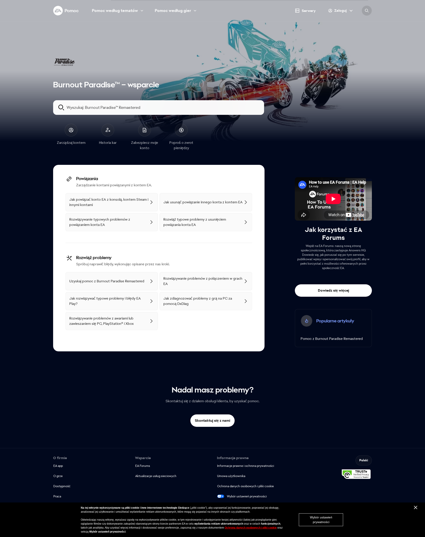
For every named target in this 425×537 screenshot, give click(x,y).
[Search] (367, 11)
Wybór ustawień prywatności (247, 496)
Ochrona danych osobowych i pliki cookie (251, 527)
